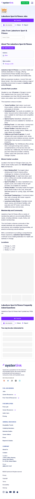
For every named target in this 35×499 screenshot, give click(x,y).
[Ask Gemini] (8, 380)
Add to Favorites (9, 48)
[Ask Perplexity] (19, 380)
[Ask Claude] (4, 380)
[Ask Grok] (11, 380)
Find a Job (25, 2)
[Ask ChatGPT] (15, 380)
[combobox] (12, 37)
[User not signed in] (32, 3)
